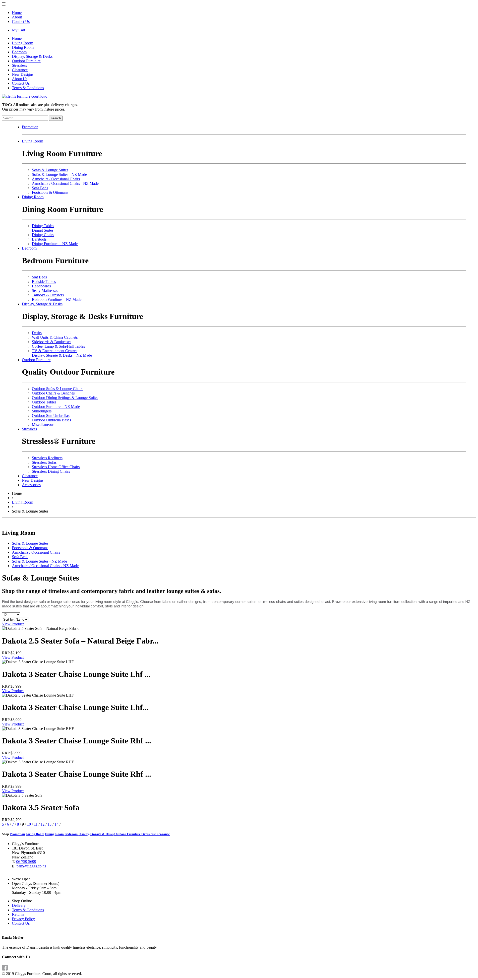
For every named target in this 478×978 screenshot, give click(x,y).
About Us (19, 79)
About (17, 17)
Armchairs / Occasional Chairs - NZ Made (65, 183)
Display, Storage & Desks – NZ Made (62, 355)
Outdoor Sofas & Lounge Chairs (57, 389)
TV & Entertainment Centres (54, 351)
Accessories (31, 485)
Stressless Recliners (47, 458)
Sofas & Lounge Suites (50, 170)
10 (29, 824)
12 (43, 824)
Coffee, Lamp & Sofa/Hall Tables (58, 346)
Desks (37, 333)
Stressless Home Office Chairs (56, 467)
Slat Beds (39, 277)
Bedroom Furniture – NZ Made (56, 299)
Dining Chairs (43, 235)
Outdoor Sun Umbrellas (50, 415)
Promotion (30, 127)
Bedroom (19, 52)
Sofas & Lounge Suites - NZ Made (59, 174)
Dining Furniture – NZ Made (55, 244)
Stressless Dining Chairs (51, 471)
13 (50, 824)
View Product (13, 624)
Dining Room (23, 47)
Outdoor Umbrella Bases (51, 420)
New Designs (22, 74)
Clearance (20, 70)
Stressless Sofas (44, 462)
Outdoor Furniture (26, 61)
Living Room (22, 43)
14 (57, 824)
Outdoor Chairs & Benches (53, 393)
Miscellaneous (43, 424)
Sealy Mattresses (45, 290)
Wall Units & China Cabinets (55, 337)
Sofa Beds (40, 188)
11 (36, 824)
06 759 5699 (26, 861)
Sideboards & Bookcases (51, 342)
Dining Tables (43, 226)
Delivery (19, 905)
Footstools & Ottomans (50, 192)
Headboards (41, 286)
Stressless (19, 65)
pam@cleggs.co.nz (31, 866)
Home (17, 12)
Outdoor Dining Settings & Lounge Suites (65, 397)
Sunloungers (42, 411)
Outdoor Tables (44, 402)
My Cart (18, 30)
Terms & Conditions (28, 88)
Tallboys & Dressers (48, 295)
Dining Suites (42, 230)
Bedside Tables (44, 281)
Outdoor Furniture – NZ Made (56, 406)
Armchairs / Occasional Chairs (56, 179)
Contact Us (21, 21)
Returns (18, 914)
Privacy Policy (23, 919)
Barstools (39, 239)
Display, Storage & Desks (32, 56)
